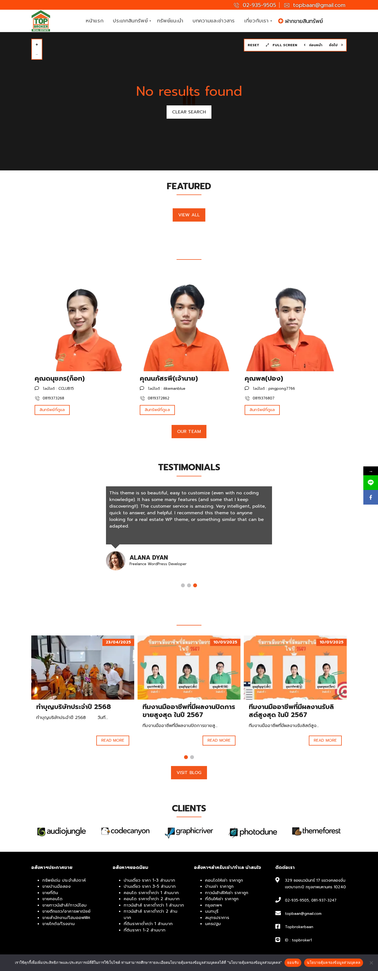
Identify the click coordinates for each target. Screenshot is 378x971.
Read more (112, 740)
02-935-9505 (258, 5)
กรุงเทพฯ (213, 905)
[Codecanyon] (61, 831)
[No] (371, 962)
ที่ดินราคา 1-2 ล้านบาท (144, 930)
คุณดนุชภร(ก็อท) (60, 378)
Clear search (189, 112)
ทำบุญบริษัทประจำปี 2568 (73, 707)
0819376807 (263, 398)
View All (189, 215)
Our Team (189, 431)
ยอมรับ (293, 962)
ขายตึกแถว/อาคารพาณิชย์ (66, 911)
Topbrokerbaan (299, 927)
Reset (253, 45)
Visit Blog (189, 772)
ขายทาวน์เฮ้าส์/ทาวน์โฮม (64, 905)
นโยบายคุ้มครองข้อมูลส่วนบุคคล (333, 962)
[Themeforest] (253, 831)
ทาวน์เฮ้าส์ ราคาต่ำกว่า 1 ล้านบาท (154, 905)
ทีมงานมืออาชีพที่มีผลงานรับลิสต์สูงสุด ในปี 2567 (291, 711)
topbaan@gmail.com (318, 5)
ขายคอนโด (52, 899)
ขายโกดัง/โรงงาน (58, 924)
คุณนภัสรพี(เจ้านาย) (169, 378)
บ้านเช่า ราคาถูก (219, 886)
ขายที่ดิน (50, 893)
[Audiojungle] (316, 831)
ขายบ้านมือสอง (56, 886)
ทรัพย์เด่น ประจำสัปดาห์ (64, 880)
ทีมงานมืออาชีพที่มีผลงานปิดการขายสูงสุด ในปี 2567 (189, 711)
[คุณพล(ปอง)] (292, 321)
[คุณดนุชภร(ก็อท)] (82, 321)
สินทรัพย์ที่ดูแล (52, 410)
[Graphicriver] (125, 832)
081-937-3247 (323, 900)
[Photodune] (189, 832)
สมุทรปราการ (217, 918)
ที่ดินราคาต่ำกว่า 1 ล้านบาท (148, 924)
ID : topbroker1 (298, 940)
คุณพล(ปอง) (264, 378)
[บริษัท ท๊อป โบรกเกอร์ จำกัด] (41, 21)
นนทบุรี (211, 911)
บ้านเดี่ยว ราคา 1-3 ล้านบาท (149, 880)
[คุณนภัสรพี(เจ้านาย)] (187, 321)
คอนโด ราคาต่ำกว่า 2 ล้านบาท (152, 899)
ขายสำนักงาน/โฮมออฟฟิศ (66, 918)
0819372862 (157, 398)
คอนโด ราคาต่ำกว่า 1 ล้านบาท (151, 893)
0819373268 (52, 398)
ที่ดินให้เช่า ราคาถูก (222, 899)
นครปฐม (213, 924)
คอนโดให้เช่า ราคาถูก (224, 880)
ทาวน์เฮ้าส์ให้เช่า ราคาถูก (226, 893)
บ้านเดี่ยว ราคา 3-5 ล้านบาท (150, 886)
